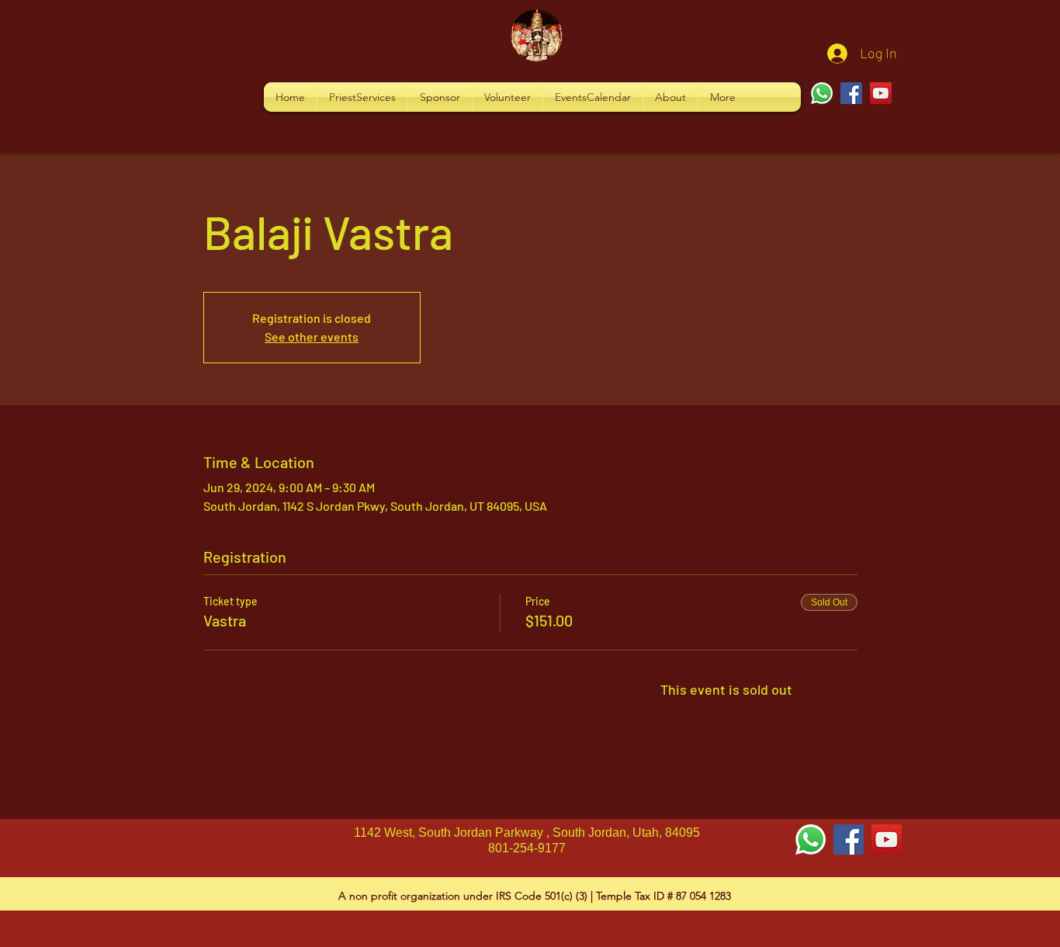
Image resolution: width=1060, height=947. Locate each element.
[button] (362, 97)
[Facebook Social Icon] (848, 839)
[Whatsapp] (822, 93)
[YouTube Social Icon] (886, 839)
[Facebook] (851, 93)
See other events (312, 336)
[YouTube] (881, 93)
